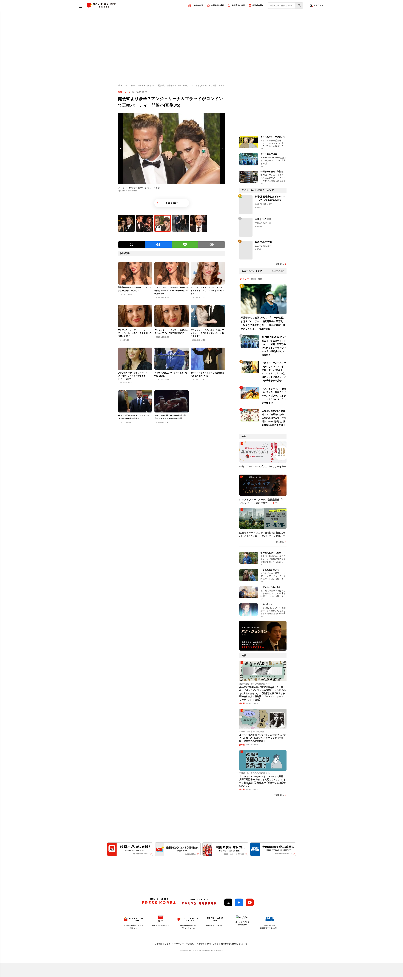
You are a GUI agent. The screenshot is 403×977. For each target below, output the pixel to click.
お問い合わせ (212, 944)
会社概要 (158, 944)
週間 (253, 278)
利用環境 (200, 944)
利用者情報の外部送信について (234, 944)
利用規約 (190, 944)
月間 (260, 278)
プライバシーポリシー (174, 944)
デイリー (244, 278)
